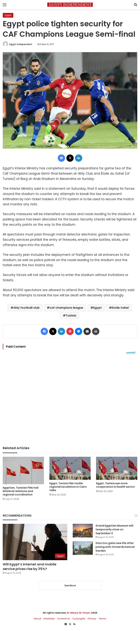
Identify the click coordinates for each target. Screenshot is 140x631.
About (37, 618)
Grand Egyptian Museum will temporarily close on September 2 (114, 529)
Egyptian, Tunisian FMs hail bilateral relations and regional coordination (20, 491)
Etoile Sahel (120, 308)
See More (70, 585)
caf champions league (66, 308)
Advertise (49, 618)
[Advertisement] (70, 400)
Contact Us (63, 618)
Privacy (92, 618)
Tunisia (71, 315)
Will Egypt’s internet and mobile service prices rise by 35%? (29, 566)
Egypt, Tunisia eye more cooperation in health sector (115, 485)
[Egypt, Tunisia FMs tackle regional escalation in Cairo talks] (70, 468)
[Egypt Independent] (70, 5)
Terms (102, 618)
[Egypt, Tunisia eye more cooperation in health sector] (116, 468)
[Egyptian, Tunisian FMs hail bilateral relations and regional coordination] (23, 470)
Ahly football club (26, 308)
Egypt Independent (20, 44)
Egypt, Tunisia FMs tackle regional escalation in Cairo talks (68, 486)
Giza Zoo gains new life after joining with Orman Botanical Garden (115, 547)
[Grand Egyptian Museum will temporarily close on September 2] (83, 530)
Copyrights (78, 618)
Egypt (8, 15)
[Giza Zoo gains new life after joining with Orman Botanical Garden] (83, 548)
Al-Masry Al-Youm (78, 612)
